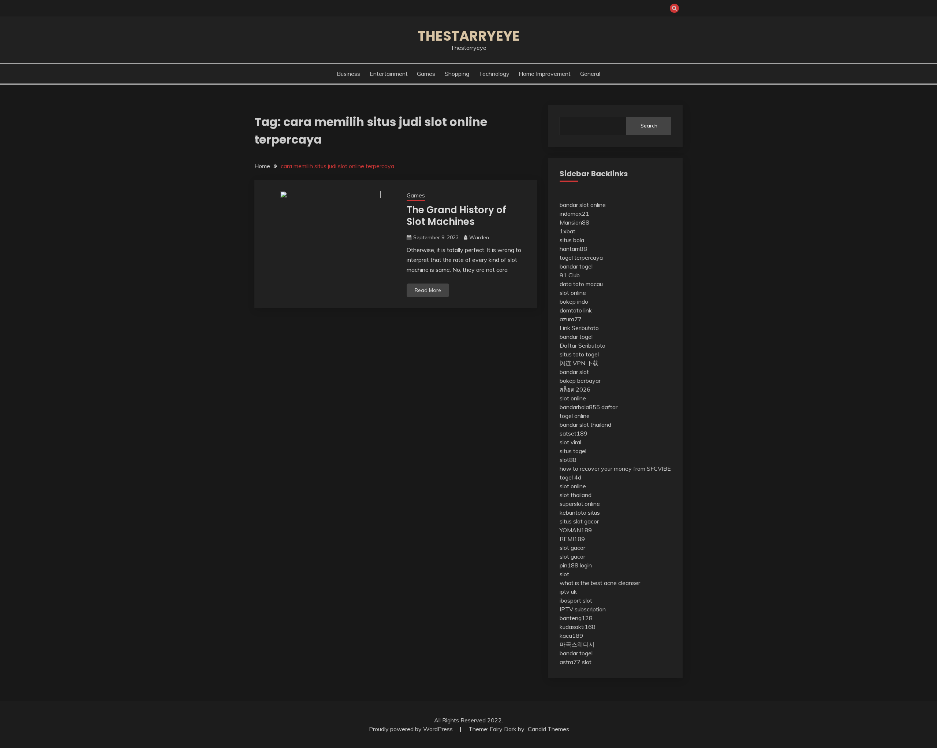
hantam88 (573, 248)
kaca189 (571, 635)
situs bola (572, 240)
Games (426, 73)
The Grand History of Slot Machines (456, 216)
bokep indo (574, 301)
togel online (575, 415)
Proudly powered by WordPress (411, 729)
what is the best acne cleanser (600, 582)
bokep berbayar (580, 380)
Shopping (457, 73)
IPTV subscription (583, 609)
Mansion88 (574, 222)
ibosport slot (576, 600)
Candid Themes (548, 729)
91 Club (570, 275)
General (590, 73)
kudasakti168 (578, 626)
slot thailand (575, 495)
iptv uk (568, 591)
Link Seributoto (579, 328)
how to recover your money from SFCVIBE (615, 468)
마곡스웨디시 (577, 644)
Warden (479, 237)
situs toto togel (579, 354)
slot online (573, 292)
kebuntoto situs (580, 512)
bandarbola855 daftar (588, 407)
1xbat (567, 231)
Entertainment (389, 73)
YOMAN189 (576, 530)
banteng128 (576, 618)
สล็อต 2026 (575, 389)
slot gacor (572, 547)
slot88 (568, 459)
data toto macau (581, 284)
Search (649, 125)
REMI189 (572, 539)
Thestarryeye (469, 35)
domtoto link (576, 310)
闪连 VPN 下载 (579, 363)
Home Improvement (545, 73)
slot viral (570, 442)
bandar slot (574, 371)
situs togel (573, 451)
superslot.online (580, 503)
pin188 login (576, 565)
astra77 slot (575, 662)
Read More (428, 290)
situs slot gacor (579, 521)
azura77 (571, 319)
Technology (494, 73)
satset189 (573, 433)
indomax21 (574, 213)
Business (348, 73)
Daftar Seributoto (582, 345)
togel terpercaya (581, 257)
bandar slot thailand (585, 424)
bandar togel (576, 266)
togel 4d (570, 477)
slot (564, 574)
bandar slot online (583, 204)
